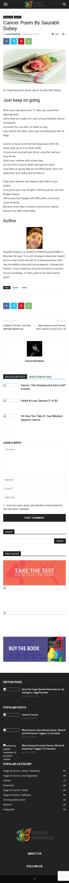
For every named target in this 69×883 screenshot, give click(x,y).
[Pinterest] (21, 41)
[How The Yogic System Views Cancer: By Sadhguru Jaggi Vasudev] (11, 693)
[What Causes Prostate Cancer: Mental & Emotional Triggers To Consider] (11, 752)
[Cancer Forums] (11, 718)
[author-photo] (34, 356)
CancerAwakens (13, 34)
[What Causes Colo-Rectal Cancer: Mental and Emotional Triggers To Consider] (11, 734)
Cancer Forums (30, 714)
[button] (5, 4)
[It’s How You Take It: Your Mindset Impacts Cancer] (11, 419)
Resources (16, 12)
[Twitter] (14, 41)
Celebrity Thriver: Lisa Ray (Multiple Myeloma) (16, 327)
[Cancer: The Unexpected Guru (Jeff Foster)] (11, 389)
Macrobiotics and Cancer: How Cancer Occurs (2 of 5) (51, 327)
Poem (24, 287)
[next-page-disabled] (10, 432)
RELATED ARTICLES (15, 377)
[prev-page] (5, 432)
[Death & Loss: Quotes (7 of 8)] (11, 404)
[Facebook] (6, 41)
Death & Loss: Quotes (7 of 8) (39, 400)
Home (6, 12)
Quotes (27, 12)
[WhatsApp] (28, 41)
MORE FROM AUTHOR (40, 377)
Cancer (15, 287)
